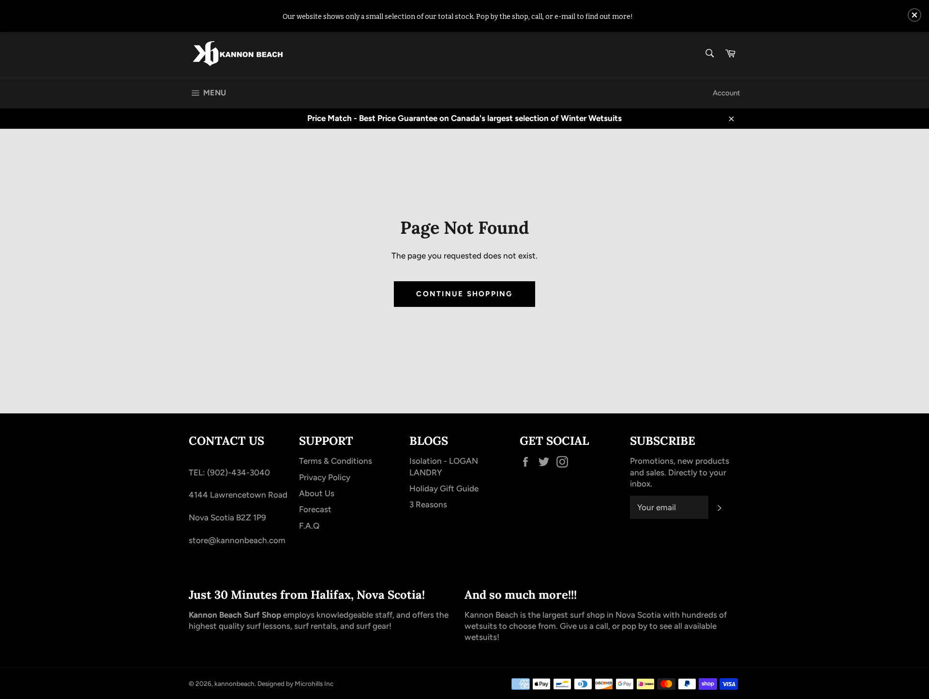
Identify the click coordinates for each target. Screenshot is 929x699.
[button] (914, 15)
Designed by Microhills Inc (295, 683)
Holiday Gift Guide (444, 488)
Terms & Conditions (335, 461)
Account (726, 93)
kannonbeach (234, 683)
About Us (316, 493)
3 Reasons (428, 504)
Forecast (315, 509)
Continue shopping (464, 293)
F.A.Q (309, 526)
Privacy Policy (324, 477)
